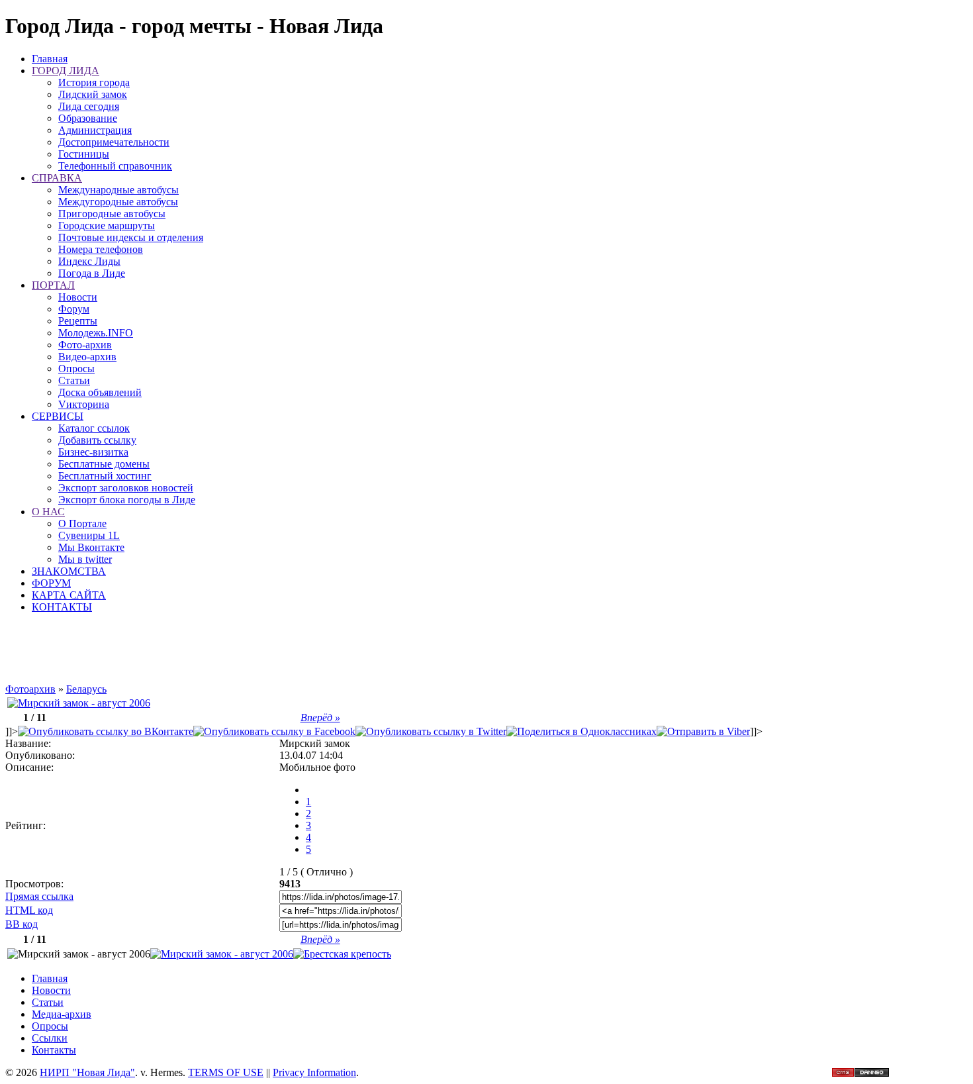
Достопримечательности (113, 142)
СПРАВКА (57, 177)
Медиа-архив (61, 1014)
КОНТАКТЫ (62, 607)
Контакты (54, 1050)
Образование (87, 118)
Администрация (95, 130)
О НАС (48, 511)
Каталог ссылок (94, 428)
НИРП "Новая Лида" (87, 1072)
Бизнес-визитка (93, 452)
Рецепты (77, 320)
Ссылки (50, 1038)
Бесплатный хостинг (105, 475)
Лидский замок (92, 94)
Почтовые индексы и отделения (130, 237)
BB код (21, 924)
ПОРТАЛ (53, 285)
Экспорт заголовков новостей (125, 487)
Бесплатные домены (104, 463)
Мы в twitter (85, 559)
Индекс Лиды (89, 261)
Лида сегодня (88, 106)
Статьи (74, 380)
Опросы (76, 368)
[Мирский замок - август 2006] (78, 703)
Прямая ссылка (39, 896)
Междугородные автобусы (118, 201)
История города (94, 82)
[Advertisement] (384, 653)
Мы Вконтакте (91, 547)
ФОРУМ (51, 583)
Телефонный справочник (115, 166)
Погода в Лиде (91, 273)
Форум (73, 309)
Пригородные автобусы (111, 213)
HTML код (29, 910)
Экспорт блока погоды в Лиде (126, 499)
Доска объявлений (100, 392)
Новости (77, 297)
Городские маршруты (106, 225)
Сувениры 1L (89, 535)
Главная (50, 58)
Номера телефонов (100, 249)
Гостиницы (83, 154)
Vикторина (83, 404)
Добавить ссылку (97, 440)
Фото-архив (85, 344)
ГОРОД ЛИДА (65, 70)
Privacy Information (314, 1072)
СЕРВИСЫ (57, 416)
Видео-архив (87, 356)
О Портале (82, 523)
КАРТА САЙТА (69, 595)
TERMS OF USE (225, 1072)
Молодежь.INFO (95, 332)
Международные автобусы (118, 189)
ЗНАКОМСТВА (69, 571)
